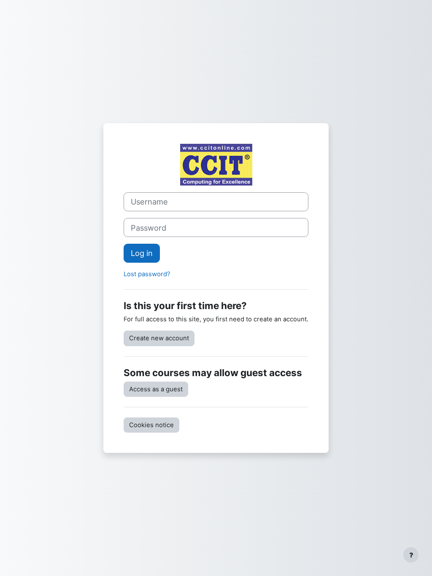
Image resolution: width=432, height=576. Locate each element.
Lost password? (147, 274)
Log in (142, 253)
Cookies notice (151, 425)
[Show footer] (410, 555)
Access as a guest (156, 389)
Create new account (159, 338)
